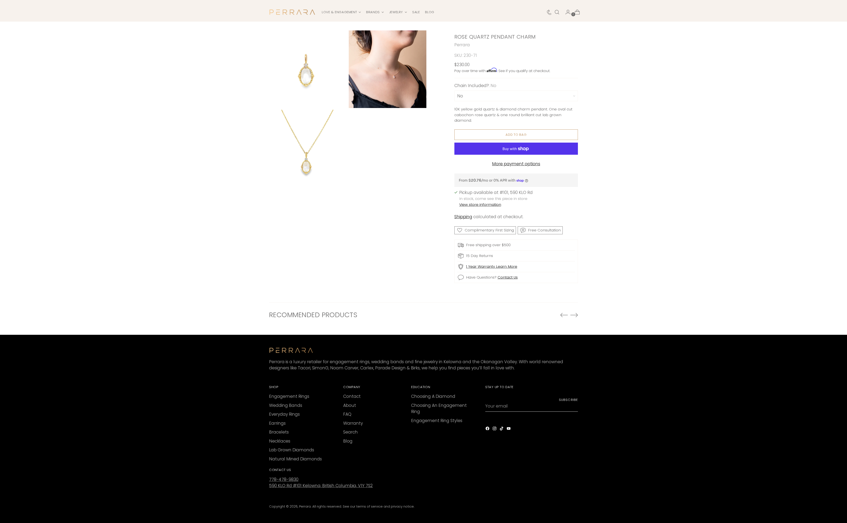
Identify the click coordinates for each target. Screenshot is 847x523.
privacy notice (402, 506)
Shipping (463, 217)
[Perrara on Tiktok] (502, 429)
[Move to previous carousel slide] (564, 315)
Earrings (277, 423)
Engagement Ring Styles (436, 421)
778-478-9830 (283, 479)
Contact (352, 396)
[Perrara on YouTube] (509, 429)
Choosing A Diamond (433, 396)
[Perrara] (292, 12)
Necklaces (279, 441)
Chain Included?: (475, 86)
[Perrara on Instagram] (495, 429)
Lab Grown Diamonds (291, 450)
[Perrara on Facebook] (488, 429)
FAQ (347, 414)
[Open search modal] (557, 12)
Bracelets (279, 432)
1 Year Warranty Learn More (491, 266)
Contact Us (508, 277)
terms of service (369, 506)
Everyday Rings (284, 414)
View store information (480, 204)
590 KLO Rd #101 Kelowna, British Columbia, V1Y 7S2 (321, 486)
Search (350, 432)
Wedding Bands (285, 405)
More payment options (516, 164)
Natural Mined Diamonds (295, 459)
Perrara (462, 45)
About (349, 405)
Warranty (353, 423)
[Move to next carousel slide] (574, 315)
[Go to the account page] (566, 12)
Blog (347, 441)
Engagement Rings (289, 396)
